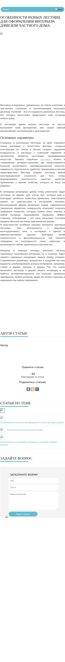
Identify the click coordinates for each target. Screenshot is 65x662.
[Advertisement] (32, 71)
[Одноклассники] (33, 389)
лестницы (45, 159)
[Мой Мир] (37, 389)
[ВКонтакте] (28, 389)
